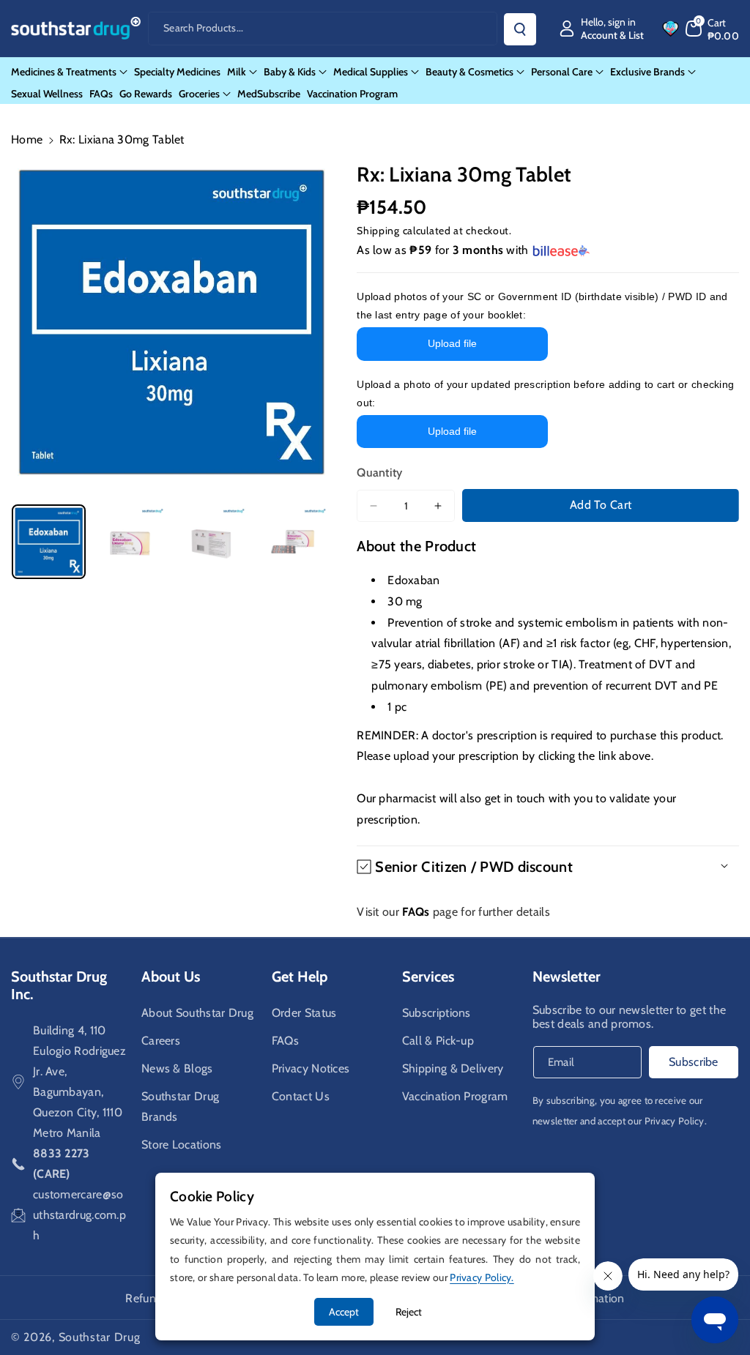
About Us (170, 976)
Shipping (378, 230)
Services (428, 976)
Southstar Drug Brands (180, 1106)
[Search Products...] (520, 29)
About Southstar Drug (197, 1013)
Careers (160, 1041)
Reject (409, 1311)
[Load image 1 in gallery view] (49, 541)
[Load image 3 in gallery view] (211, 541)
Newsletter (566, 976)
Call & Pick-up (438, 1041)
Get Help (299, 976)
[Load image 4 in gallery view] (293, 541)
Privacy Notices (311, 1068)
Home (26, 139)
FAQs (285, 1041)
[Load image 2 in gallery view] (130, 541)
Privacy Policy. (676, 1121)
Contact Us (301, 1096)
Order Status (304, 1013)
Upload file (452, 343)
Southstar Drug (100, 1337)
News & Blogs (177, 1068)
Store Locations (181, 1144)
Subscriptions (436, 1013)
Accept (344, 1311)
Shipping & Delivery (453, 1068)
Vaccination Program (455, 1096)
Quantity (379, 472)
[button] (713, 28)
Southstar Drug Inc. (59, 985)
